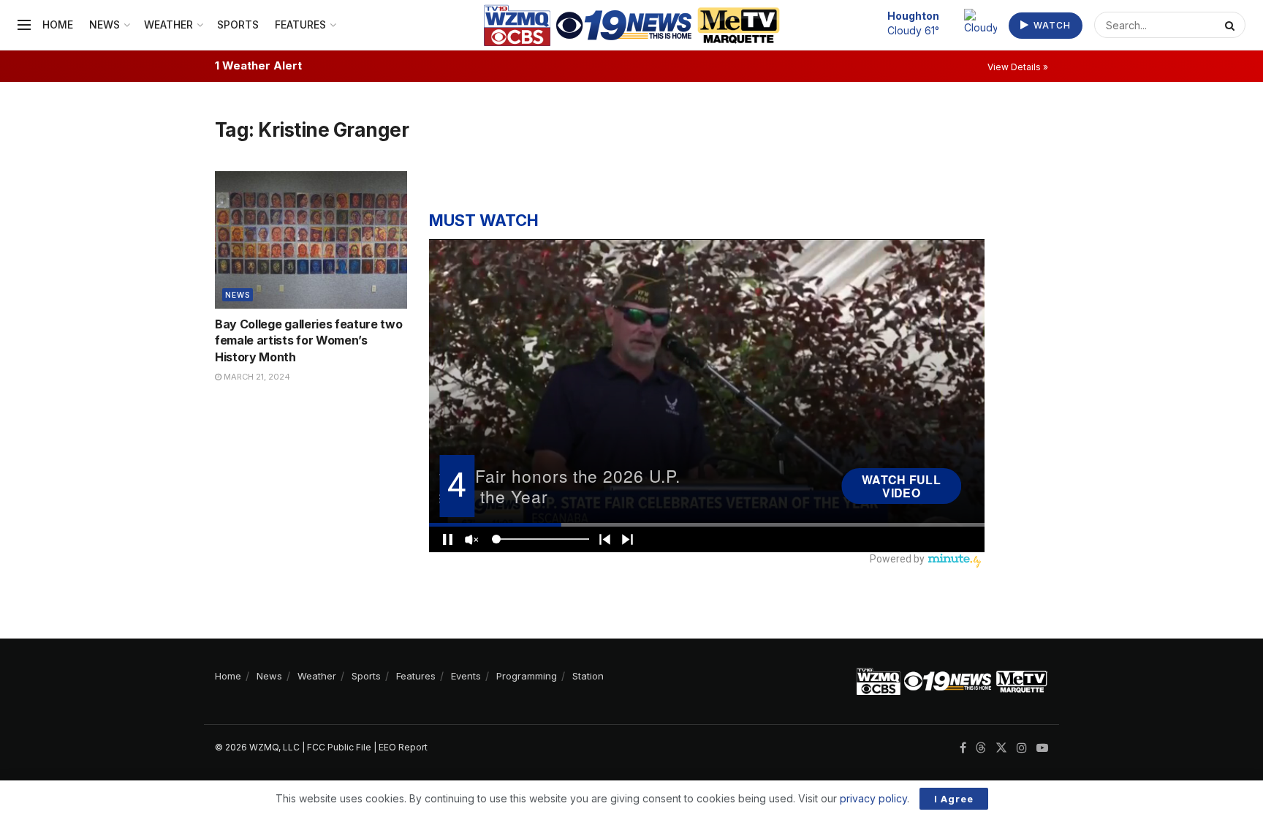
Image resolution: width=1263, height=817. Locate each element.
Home (57, 24)
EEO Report (403, 747)
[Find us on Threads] (981, 748)
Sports (238, 24)
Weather (168, 24)
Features (300, 24)
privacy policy (873, 798)
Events (466, 676)
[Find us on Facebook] (963, 747)
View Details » (1017, 66)
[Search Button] (1231, 25)
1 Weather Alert (258, 65)
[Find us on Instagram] (1022, 747)
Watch (1051, 25)
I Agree (954, 799)
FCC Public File (339, 747)
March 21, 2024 (255, 377)
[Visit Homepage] (632, 25)
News (104, 24)
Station (588, 676)
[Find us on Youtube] (1042, 747)
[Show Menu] (24, 25)
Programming (526, 676)
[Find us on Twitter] (1001, 747)
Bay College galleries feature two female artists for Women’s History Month (308, 340)
